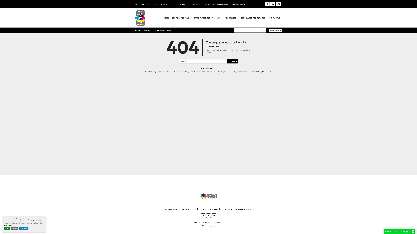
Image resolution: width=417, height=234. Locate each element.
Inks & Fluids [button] (230, 18)
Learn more (23, 228)
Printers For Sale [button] (180, 18)
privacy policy (8, 225)
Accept (7, 228)
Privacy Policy (189, 209)
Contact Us (274, 18)
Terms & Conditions (208, 209)
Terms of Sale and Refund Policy (237, 209)
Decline (14, 228)
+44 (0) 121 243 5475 (144, 30)
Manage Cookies (208, 226)
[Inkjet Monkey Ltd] (208, 196)
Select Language (275, 30)
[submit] (264, 30)
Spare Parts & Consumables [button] (207, 18)
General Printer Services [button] (253, 18)
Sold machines (171, 209)
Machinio (219, 222)
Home (166, 18)
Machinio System (200, 222)
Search (234, 61)
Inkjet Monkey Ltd (208, 68)
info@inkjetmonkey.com (165, 30)
